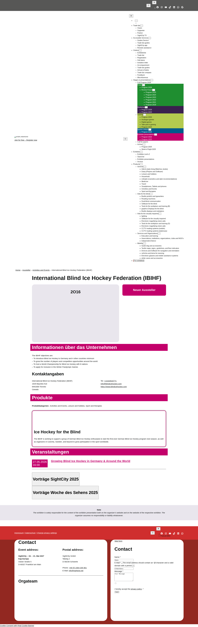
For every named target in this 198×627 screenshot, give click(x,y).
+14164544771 (110, 381)
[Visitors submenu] (140, 50)
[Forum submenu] (143, 85)
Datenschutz (30, 533)
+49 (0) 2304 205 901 (78, 568)
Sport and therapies (94, 406)
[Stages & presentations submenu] (151, 80)
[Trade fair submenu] (141, 26)
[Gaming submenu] (144, 115)
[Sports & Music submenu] (149, 129)
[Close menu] (154, 2)
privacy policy (136, 589)
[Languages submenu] (136, 21)
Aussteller (26, 270)
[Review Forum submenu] (153, 90)
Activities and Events (41, 270)
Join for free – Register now (25, 140)
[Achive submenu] (143, 144)
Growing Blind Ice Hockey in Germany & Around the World (90, 461)
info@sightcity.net (76, 571)
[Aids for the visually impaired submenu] (159, 214)
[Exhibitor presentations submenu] (155, 134)
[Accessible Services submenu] (149, 38)
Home (17, 270)
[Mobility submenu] (144, 243)
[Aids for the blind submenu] (151, 194)
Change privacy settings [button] (47, 533)
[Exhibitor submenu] (141, 152)
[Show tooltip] (122, 563)
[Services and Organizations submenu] (159, 233)
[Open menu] (148, 5)
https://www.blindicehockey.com (114, 387)
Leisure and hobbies (76, 406)
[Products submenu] (141, 164)
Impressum (19, 533)
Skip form (118, 541)
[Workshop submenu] (146, 107)
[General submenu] (144, 167)
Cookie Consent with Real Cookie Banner (17, 626)
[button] (56, 479)
